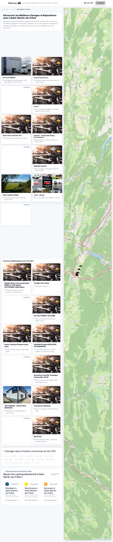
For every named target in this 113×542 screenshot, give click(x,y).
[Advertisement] (31, 43)
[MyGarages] (14, 3)
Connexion (100, 3)
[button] (77, 275)
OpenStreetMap (102, 539)
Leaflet (95, 539)
